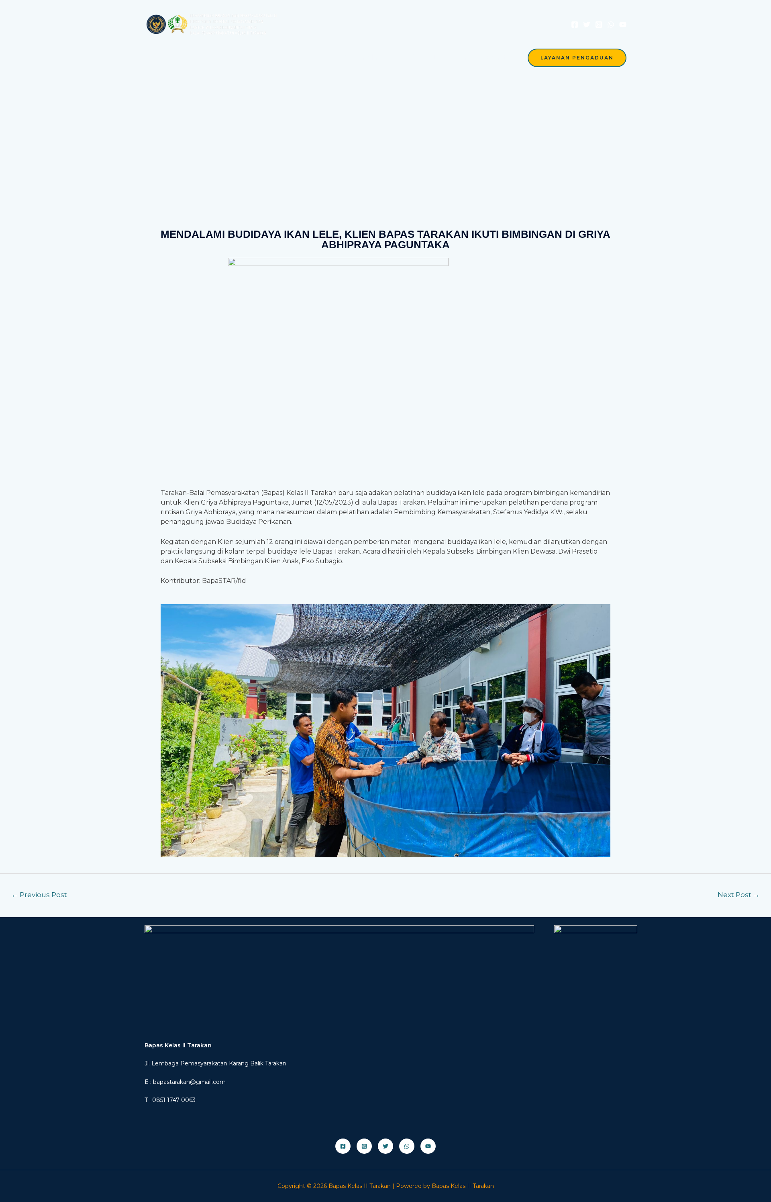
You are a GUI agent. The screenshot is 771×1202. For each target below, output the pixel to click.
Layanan (450, 57)
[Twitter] (586, 24)
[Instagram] (598, 24)
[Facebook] (574, 24)
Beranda (360, 57)
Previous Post (39, 894)
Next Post (739, 894)
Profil (405, 57)
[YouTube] (622, 24)
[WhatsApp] (610, 24)
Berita (498, 57)
